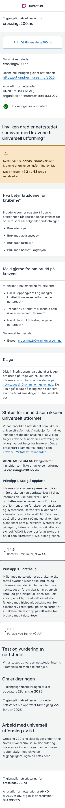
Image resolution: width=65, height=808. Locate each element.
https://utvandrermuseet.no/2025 (29, 77)
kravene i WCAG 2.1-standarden (24, 452)
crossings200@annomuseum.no (40, 340)
